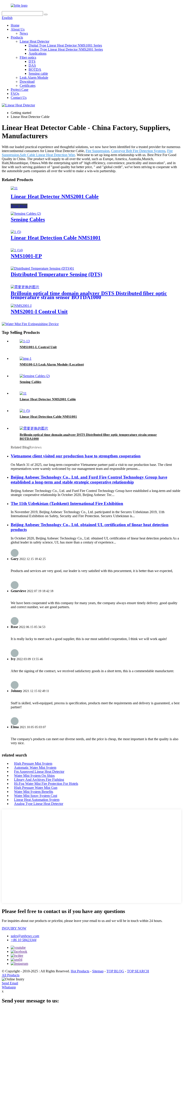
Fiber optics (28, 57)
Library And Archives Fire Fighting (39, 779)
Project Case (19, 89)
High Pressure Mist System (33, 763)
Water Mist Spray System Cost (35, 796)
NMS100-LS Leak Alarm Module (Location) (52, 364)
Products (17, 37)
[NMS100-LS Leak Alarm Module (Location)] (25, 358)
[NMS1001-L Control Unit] (25, 341)
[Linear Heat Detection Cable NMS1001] (16, 232)
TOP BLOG (115, 971)
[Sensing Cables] (26, 213)
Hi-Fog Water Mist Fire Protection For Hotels (46, 783)
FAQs (15, 93)
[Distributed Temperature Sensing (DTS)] (42, 268)
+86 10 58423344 (23, 940)
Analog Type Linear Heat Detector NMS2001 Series (66, 49)
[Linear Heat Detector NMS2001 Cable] (14, 188)
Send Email (10, 983)
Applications (37, 53)
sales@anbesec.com (25, 936)
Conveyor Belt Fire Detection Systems (138, 151)
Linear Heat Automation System (36, 800)
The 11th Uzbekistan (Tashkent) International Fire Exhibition (67, 503)
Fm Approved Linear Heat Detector (39, 771)
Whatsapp (9, 987)
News (24, 33)
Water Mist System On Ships (34, 775)
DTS (32, 61)
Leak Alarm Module (34, 77)
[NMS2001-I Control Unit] (21, 306)
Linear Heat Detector (34, 41)
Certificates (27, 85)
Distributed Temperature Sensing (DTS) (56, 274)
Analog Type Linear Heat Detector (38, 804)
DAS (32, 65)
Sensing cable (38, 73)
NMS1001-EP (26, 256)
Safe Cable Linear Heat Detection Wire (47, 155)
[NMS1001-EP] (17, 250)
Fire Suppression (97, 151)
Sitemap (98, 971)
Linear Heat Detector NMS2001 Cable (55, 196)
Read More (19, 206)
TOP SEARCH (138, 971)
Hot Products (80, 971)
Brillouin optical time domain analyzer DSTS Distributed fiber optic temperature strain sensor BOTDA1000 (89, 295)
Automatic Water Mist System (35, 767)
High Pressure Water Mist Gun (35, 787)
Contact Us (19, 97)
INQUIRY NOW (14, 928)
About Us (18, 29)
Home (15, 25)
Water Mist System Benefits (33, 792)
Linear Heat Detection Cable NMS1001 (56, 238)
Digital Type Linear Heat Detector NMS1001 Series (65, 45)
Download (27, 81)
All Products (10, 975)
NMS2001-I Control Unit (39, 311)
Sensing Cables (28, 219)
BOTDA (35, 69)
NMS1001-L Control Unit (38, 347)
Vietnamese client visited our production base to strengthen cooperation (76, 456)
